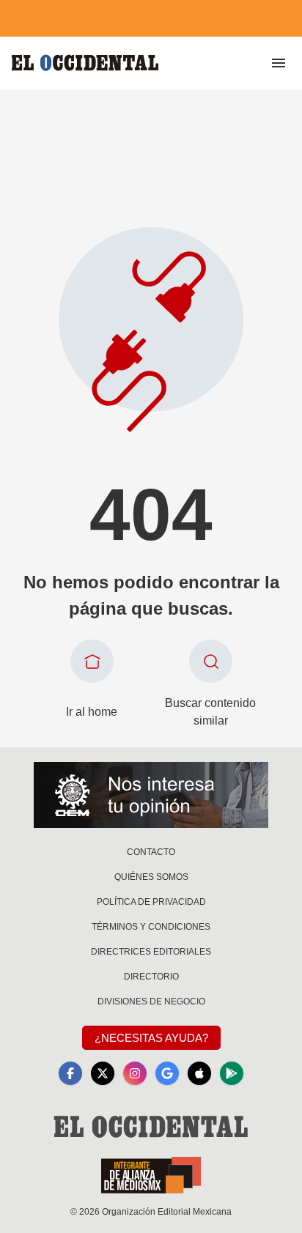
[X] (102, 1073)
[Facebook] (70, 1073)
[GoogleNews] (167, 1073)
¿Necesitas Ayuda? (151, 1038)
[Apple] (199, 1073)
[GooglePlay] (231, 1073)
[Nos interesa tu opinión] (151, 795)
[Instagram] (135, 1073)
